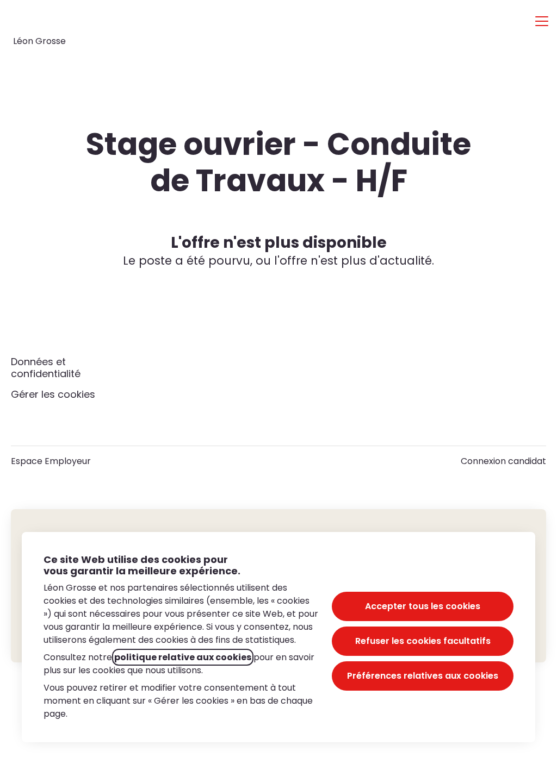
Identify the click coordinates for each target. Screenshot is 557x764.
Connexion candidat (503, 461)
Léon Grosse (39, 41)
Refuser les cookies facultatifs (423, 641)
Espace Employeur (51, 461)
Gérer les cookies (53, 394)
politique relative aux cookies (182, 657)
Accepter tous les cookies (422, 606)
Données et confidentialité (46, 367)
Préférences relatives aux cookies (422, 675)
